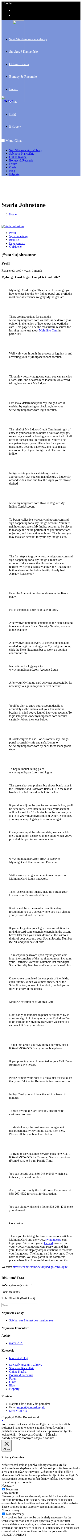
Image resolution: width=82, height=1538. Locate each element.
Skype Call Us (18, 1410)
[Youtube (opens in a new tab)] (13, 15)
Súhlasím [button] (51, 1434)
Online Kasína (18, 157)
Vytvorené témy (18, 236)
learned (48, 1243)
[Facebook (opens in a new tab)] (13, 10)
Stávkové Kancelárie (21, 153)
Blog (12, 170)
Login (8, 3)
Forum (13, 164)
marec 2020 (16, 1343)
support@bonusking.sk (31, 1407)
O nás (12, 167)
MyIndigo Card (48, 330)
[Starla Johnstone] (13, 226)
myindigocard (53, 1239)
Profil (12, 232)
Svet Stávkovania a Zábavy (25, 150)
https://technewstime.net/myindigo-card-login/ (40, 1266)
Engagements (17, 243)
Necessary (12, 1489)
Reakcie (14, 239)
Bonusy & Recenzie (21, 160)
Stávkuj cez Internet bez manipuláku (31, 1320)
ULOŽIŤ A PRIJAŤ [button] (14, 1534)
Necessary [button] (8, 1485)
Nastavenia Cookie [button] (30, 1434)
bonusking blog (18, 1358)
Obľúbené (15, 246)
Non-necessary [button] (10, 1510)
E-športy (14, 174)
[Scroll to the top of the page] (2, 1420)
